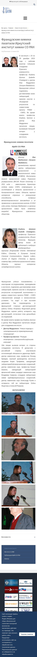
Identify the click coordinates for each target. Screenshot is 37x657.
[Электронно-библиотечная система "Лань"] (25, 611)
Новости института (10, 548)
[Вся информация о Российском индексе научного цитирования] (25, 596)
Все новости (5, 537)
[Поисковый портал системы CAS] (11, 611)
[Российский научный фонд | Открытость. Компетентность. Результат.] (11, 596)
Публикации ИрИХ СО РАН (12, 555)
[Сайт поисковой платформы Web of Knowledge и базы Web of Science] (11, 604)
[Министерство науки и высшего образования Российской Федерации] (11, 582)
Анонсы (6, 559)
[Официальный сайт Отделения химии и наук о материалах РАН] (11, 589)
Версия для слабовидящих (19, 1)
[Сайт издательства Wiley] (25, 604)
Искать (34, 4)
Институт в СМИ (9, 552)
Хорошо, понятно (27, 634)
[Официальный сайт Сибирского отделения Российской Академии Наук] (25, 589)
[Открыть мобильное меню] (25, 18)
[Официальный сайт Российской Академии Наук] (25, 582)
